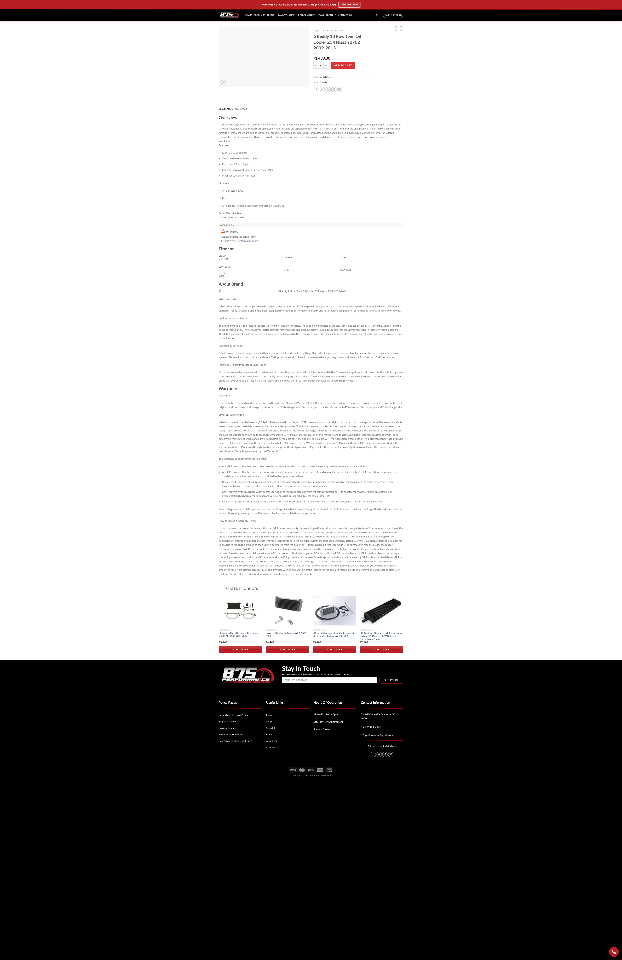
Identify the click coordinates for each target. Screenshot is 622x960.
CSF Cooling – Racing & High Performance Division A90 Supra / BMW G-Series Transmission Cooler (381, 635)
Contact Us (345, 15)
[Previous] (218, 626)
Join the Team (349, 4)
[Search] (377, 15)
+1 (371, 726)
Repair (271, 15)
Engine (316, 30)
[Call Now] (614, 952)
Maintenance (286, 15)
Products (259, 15)
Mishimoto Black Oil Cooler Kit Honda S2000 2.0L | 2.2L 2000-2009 (238, 634)
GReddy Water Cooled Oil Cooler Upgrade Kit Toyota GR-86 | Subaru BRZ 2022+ (334, 634)
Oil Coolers (341, 30)
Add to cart (343, 65)
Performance (306, 15)
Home (248, 15)
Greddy (323, 82)
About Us (331, 15)
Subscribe (391, 680)
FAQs (321, 15)
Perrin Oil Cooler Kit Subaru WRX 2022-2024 (286, 634)
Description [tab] (226, 109)
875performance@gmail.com (377, 734)
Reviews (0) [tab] (241, 109)
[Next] (403, 626)
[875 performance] (230, 15)
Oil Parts (327, 30)
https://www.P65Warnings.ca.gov (240, 240)
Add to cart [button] (240, 649)
